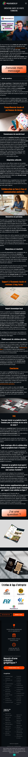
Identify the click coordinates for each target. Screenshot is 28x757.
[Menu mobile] (26, 3)
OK (14, 754)
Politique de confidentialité (14, 746)
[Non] (26, 751)
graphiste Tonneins (20, 48)
